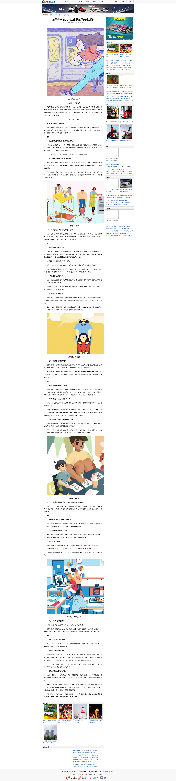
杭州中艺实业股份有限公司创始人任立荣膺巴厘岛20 (120, 98)
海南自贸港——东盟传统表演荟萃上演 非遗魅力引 (85, 750)
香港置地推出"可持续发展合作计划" (116, 169)
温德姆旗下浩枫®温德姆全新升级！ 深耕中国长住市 (120, 100)
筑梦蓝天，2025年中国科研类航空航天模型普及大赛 (85, 757)
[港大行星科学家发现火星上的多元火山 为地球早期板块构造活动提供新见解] (112, 75)
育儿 (101, 1)
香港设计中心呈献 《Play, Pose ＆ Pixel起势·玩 (119, 228)
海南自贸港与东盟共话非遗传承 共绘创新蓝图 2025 (85, 752)
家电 (130, 1)
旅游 (116, 1)
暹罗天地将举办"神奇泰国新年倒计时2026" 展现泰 (119, 96)
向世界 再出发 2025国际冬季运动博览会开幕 (84, 764)
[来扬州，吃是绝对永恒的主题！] (50, 704)
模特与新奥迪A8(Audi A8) (112, 121)
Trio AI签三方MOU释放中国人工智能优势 (117, 204)
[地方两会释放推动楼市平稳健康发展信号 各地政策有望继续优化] (112, 148)
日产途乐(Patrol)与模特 (112, 140)
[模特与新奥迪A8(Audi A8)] (112, 106)
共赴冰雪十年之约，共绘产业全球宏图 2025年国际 (85, 766)
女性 (109, 1)
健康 (94, 1)
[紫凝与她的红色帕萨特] (126, 125)
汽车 (123, 1)
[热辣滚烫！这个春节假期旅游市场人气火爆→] (96, 704)
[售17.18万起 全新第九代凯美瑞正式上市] (126, 179)
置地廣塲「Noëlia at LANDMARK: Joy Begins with (119, 70)
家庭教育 (66, 15)
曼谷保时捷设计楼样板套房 (114, 164)
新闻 (73, 1)
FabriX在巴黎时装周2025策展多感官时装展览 (118, 233)
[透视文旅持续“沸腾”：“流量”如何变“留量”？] (80, 704)
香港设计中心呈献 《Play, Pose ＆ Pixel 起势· (118, 226)
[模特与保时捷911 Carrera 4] (126, 106)
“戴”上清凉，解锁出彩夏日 (112, 220)
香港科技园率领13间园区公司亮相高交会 (117, 200)
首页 (66, 1)
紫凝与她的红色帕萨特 (125, 140)
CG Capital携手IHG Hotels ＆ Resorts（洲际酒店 (119, 167)
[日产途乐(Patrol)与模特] (112, 125)
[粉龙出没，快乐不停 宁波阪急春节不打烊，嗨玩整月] (126, 75)
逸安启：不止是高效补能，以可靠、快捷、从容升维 (120, 91)
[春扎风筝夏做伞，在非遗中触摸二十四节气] (65, 704)
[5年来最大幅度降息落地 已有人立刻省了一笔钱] (50, 725)
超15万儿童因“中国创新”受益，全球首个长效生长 (85, 762)
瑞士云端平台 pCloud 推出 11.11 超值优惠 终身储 (119, 202)
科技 (80, 1)
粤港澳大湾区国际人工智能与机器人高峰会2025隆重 (85, 759)
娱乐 (87, 1)
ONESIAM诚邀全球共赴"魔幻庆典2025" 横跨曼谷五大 (86, 755)
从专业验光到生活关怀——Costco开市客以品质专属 (120, 231)
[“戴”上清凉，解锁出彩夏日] (112, 210)
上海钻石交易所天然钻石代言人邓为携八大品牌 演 (119, 235)
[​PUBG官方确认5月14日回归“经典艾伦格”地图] (112, 179)
